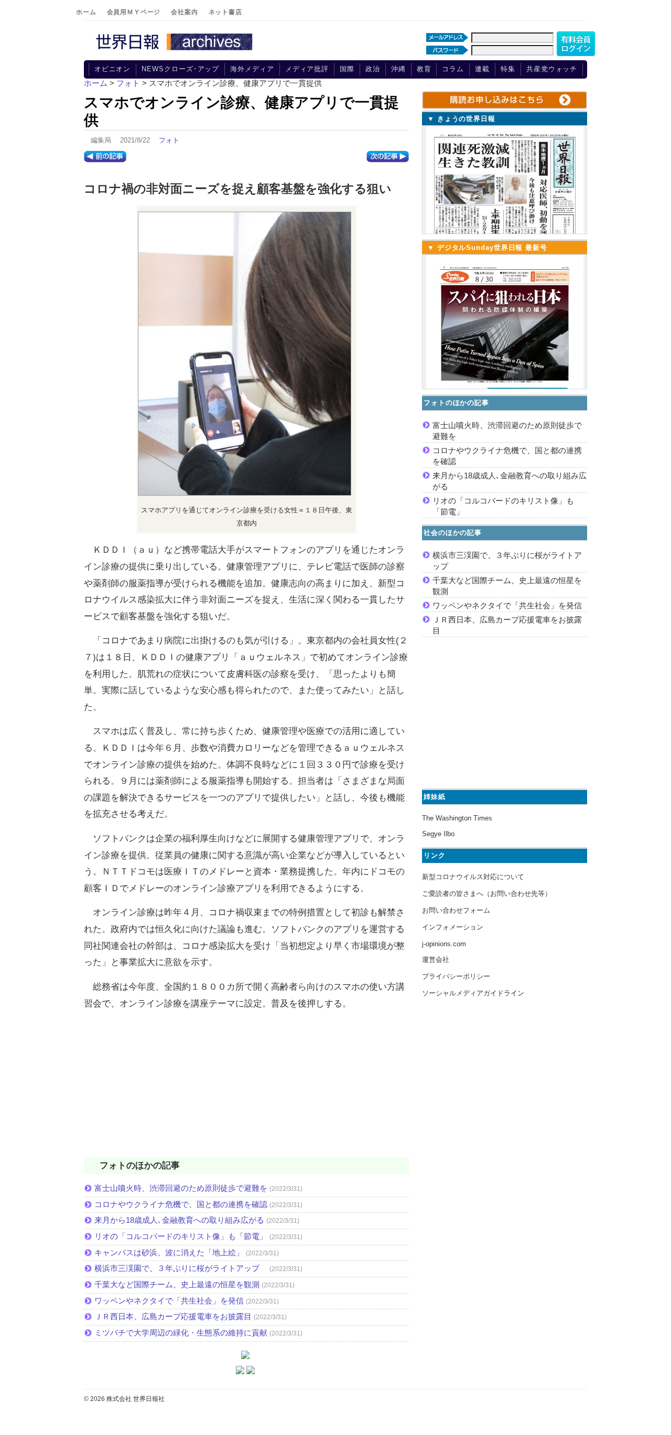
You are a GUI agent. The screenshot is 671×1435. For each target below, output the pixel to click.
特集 (508, 69)
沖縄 (398, 69)
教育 (424, 69)
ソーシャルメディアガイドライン (473, 993)
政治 (372, 69)
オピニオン (112, 69)
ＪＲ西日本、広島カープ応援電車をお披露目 (173, 1316)
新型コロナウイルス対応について (473, 877)
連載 (482, 69)
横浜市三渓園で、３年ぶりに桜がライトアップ (180, 1268)
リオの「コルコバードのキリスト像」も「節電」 (180, 1236)
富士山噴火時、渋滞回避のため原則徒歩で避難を (180, 1188)
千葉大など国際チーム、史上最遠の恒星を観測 (176, 1284)
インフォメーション (452, 927)
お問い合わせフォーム (456, 910)
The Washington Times (457, 818)
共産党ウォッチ (551, 69)
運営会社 (435, 959)
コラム (453, 69)
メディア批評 (307, 69)
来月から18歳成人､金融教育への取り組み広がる (179, 1219)
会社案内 (184, 12)
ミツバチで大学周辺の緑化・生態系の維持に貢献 (180, 1332)
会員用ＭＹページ (134, 12)
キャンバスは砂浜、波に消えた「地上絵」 (169, 1252)
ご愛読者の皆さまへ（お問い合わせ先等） (486, 893)
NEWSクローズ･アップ (180, 69)
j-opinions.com (444, 944)
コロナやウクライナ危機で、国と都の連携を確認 (180, 1204)
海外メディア (252, 69)
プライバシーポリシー (456, 976)
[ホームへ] (175, 51)
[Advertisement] (246, 1090)
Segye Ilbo (438, 834)
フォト (169, 140)
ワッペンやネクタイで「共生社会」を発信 (169, 1300)
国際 (347, 69)
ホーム (86, 12)
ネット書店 (225, 12)
